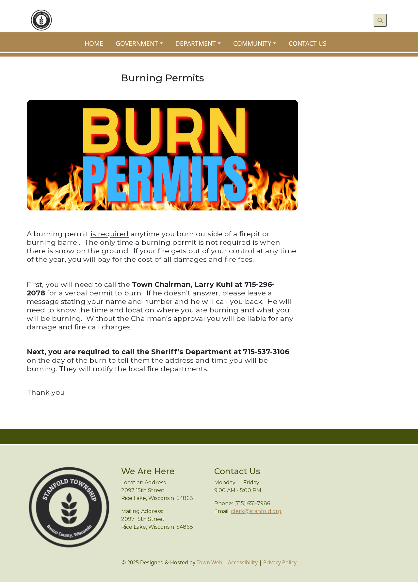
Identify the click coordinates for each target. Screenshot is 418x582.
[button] (143, 43)
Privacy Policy (280, 562)
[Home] (41, 20)
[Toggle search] (380, 20)
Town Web (209, 562)
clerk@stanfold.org (256, 511)
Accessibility (243, 562)
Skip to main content (25, 4)
